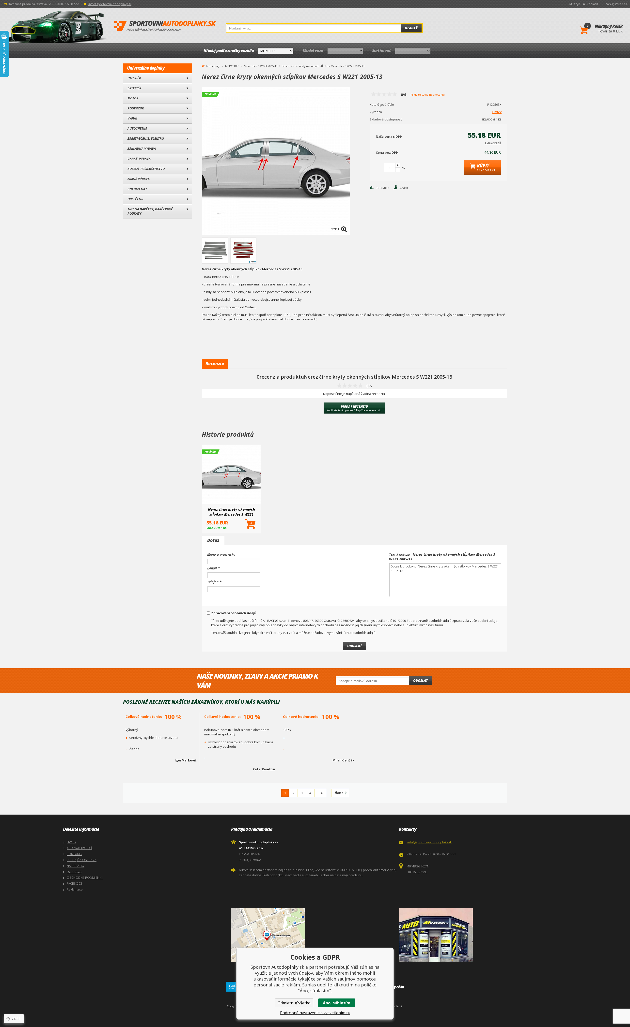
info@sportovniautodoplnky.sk (109, 4)
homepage (213, 65)
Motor (132, 98)
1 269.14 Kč (493, 143)
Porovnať (382, 188)
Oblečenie (135, 199)
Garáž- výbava (139, 158)
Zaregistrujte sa (616, 4)
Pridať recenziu (354, 408)
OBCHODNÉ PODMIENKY (85, 877)
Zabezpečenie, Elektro (145, 138)
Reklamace (75, 889)
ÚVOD (71, 842)
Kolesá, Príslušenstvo (146, 168)
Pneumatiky (137, 189)
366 (320, 793)
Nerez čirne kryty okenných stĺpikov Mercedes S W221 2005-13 (231, 512)
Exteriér (134, 88)
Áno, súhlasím (336, 1003)
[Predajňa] (482, 935)
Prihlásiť (592, 4)
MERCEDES (232, 66)
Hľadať (411, 28)
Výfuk (132, 118)
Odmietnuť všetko (294, 1003)
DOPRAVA (74, 871)
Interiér (134, 78)
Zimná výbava (138, 179)
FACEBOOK (75, 883)
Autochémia (137, 128)
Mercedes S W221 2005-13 (261, 66)
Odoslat (420, 680)
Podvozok (135, 108)
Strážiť (403, 188)
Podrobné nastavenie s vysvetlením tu (315, 1012)
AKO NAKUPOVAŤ (79, 848)
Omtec (497, 112)
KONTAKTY (74, 854)
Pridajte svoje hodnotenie (427, 94)
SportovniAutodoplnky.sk (165, 26)
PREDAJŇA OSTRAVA (81, 860)
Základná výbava (141, 148)
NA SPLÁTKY (75, 865)
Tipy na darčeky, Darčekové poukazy (150, 211)
